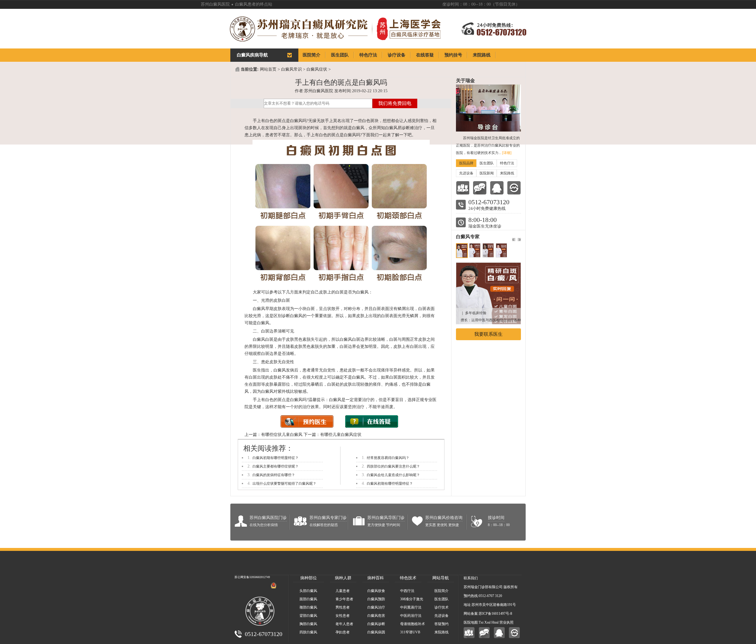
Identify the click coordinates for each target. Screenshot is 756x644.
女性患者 (342, 616)
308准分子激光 (411, 599)
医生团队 (487, 163)
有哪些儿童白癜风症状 (340, 434)
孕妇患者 (342, 632)
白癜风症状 (317, 69)
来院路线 (507, 173)
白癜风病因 (376, 632)
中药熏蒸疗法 (410, 607)
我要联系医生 (488, 334)
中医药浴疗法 (410, 616)
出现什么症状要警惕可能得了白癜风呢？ (284, 483)
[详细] (506, 153)
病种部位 (308, 578)
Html (494, 622)
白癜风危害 (376, 616)
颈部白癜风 (308, 607)
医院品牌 (466, 163)
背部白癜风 (308, 616)
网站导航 (440, 578)
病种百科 (375, 578)
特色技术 (408, 578)
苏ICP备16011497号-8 (495, 613)
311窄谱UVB (410, 632)
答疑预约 (441, 624)
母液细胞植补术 (412, 624)
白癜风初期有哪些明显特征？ (275, 458)
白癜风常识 (291, 69)
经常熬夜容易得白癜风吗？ (388, 458)
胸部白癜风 (308, 624)
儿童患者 (342, 591)
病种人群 (343, 578)
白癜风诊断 (376, 624)
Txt (481, 622)
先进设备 (466, 173)
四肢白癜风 (308, 632)
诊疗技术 (441, 607)
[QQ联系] (497, 187)
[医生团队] (462, 187)
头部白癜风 (308, 591)
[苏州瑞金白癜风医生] (488, 265)
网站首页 (268, 69)
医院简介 (441, 591)
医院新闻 (487, 173)
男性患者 (342, 607)
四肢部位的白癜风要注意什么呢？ (393, 466)
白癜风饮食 (376, 591)
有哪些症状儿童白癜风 (281, 434)
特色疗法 (507, 163)
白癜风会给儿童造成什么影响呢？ (393, 475)
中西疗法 (407, 591)
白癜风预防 (376, 599)
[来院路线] (514, 187)
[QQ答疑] (499, 632)
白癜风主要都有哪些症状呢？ (275, 466)
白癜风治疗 (376, 607)
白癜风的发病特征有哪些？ (273, 475)
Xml (487, 622)
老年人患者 (344, 624)
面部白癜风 (308, 599)
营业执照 (506, 622)
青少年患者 (344, 599)
